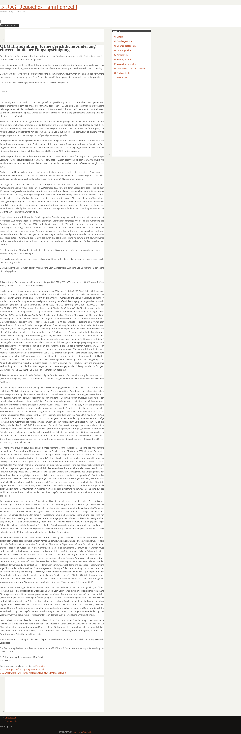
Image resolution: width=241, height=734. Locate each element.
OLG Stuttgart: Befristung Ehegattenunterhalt (22, 669)
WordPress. (87, 732)
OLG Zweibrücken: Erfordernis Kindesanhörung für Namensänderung (33, 672)
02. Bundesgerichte (123, 41)
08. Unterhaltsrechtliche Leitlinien (129, 68)
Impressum (10, 717)
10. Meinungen (121, 77)
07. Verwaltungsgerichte (125, 64)
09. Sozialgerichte (122, 73)
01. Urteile (118, 36)
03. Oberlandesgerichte (125, 45)
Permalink (40, 666)
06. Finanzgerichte (122, 59)
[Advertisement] (50, 21)
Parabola (76, 732)
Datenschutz (11, 721)
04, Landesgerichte (122, 50)
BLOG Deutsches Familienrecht (38, 6)
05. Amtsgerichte (122, 55)
